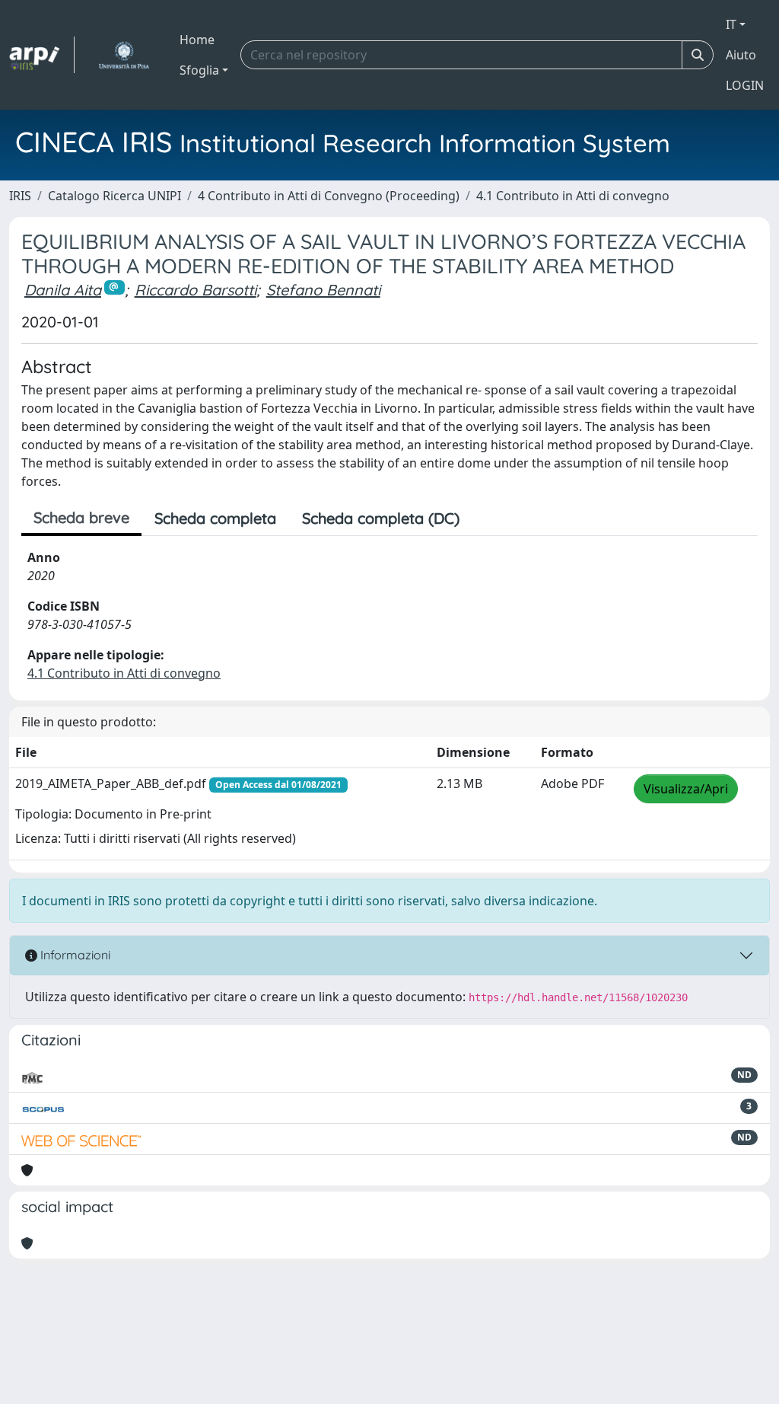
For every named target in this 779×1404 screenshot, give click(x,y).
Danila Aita (62, 289)
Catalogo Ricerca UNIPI (114, 195)
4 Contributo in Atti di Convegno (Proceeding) (328, 195)
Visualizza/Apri (686, 788)
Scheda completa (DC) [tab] (380, 518)
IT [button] (731, 24)
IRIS (20, 195)
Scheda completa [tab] (215, 518)
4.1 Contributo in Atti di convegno (572, 195)
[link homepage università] (124, 55)
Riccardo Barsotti (195, 289)
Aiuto (741, 54)
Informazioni (73, 954)
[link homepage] (42, 55)
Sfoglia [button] (199, 70)
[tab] (485, 518)
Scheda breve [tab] (81, 517)
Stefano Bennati (323, 289)
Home (197, 39)
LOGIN (745, 85)
